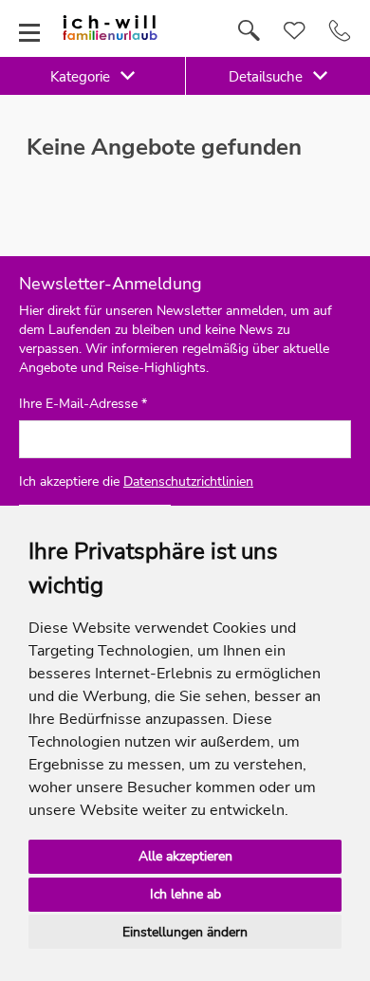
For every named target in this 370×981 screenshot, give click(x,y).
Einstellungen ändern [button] (185, 932)
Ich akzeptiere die (136, 481)
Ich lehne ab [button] (185, 894)
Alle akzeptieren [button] (185, 856)
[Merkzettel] (294, 31)
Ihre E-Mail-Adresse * (83, 404)
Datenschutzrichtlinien (188, 481)
